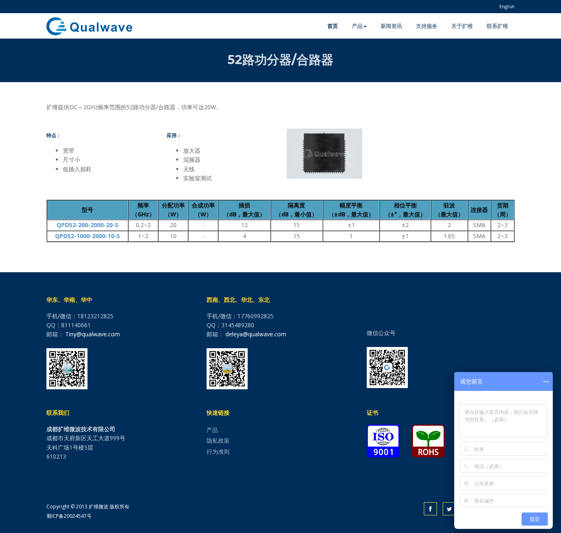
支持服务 (426, 26)
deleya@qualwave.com (255, 334)
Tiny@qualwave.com (92, 334)
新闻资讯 (391, 26)
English (507, 6)
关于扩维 (462, 26)
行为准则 (218, 451)
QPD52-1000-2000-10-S (87, 236)
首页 (332, 26)
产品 (357, 26)
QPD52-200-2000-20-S (87, 225)
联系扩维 (497, 26)
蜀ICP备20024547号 (69, 515)
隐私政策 (218, 440)
